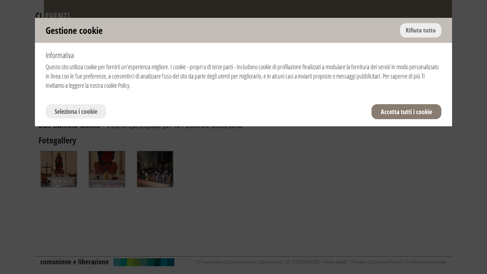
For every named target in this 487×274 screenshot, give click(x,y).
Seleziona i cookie (76, 111)
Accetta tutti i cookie (406, 111)
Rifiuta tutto (421, 30)
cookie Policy (116, 85)
